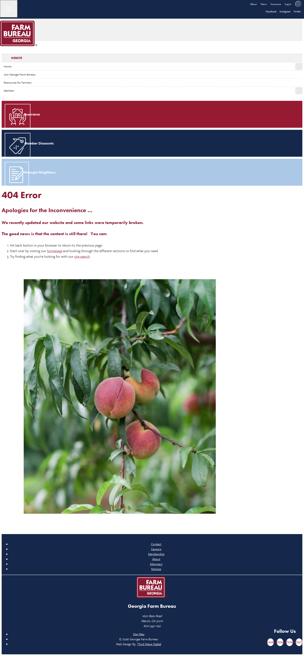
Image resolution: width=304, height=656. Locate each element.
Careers (156, 549)
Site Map (138, 634)
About (253, 4)
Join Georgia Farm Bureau (20, 74)
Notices (156, 569)
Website (16, 58)
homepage (54, 250)
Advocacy (156, 564)
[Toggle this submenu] (298, 66)
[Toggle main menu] (9, 9)
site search (82, 256)
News (264, 4)
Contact (156, 544)
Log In (288, 4)
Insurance (276, 4)
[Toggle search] (298, 4)
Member (9, 90)
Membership (156, 554)
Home (7, 66)
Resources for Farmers (17, 82)
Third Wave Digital (149, 644)
